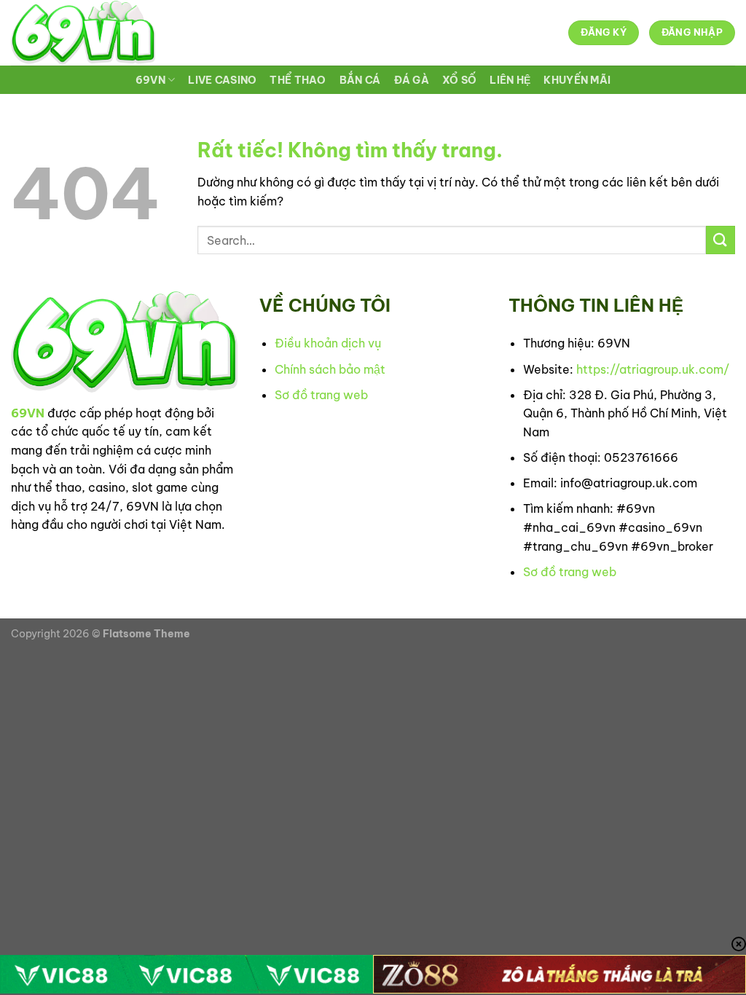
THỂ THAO (298, 80)
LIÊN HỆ (510, 80)
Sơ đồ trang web (321, 395)
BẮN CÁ (360, 80)
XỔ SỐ (459, 80)
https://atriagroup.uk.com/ (652, 369)
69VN (150, 80)
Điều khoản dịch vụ (328, 343)
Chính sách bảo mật (330, 369)
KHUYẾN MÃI (576, 80)
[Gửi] (720, 240)
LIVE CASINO (222, 80)
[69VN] (83, 33)
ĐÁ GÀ (411, 80)
